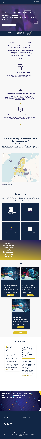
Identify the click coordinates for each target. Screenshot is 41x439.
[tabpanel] (12, 358)
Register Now (9, 369)
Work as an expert (6, 414)
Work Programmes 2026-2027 (8, 420)
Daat (21, 432)
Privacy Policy (26, 434)
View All (20, 332)
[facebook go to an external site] (8, 424)
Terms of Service (34, 434)
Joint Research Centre (25, 417)
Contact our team (6, 417)
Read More (9, 24)
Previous (3, 365)
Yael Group (24, 432)
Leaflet (38, 181)
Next (38, 365)
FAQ (21, 414)
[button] (35, 2)
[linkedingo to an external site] (5, 424)
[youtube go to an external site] (11, 424)
